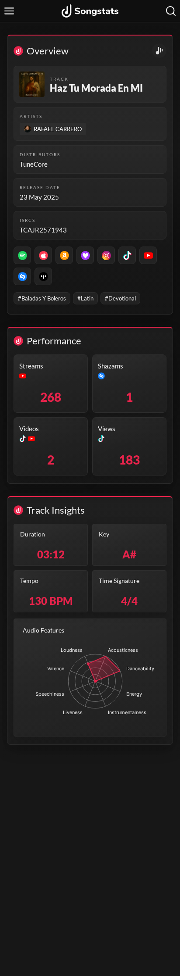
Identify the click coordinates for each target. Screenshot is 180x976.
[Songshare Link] (159, 50)
